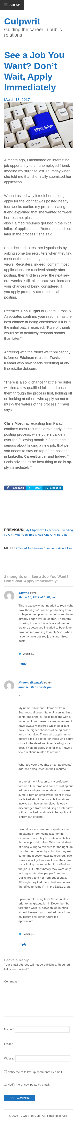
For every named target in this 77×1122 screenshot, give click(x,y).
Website (9, 1058)
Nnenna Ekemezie (30, 682)
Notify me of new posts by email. (29, 1084)
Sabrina (23, 592)
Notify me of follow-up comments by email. (35, 1072)
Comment (11, 981)
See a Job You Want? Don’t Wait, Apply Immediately (34, 71)
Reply (22, 663)
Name (9, 1029)
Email (8, 1043)
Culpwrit (22, 21)
